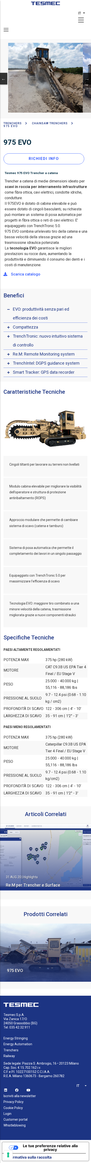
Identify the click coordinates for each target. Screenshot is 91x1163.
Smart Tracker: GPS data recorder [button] (43, 372)
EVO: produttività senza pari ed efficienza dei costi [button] (41, 313)
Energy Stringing (16, 1038)
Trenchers (11, 1050)
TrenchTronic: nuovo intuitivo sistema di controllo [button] (48, 340)
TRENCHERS (13, 123)
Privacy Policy (14, 1102)
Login (7, 1114)
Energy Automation (18, 1044)
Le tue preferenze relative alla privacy (50, 1147)
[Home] (45, 5)
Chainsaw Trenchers (50, 123)
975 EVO (15, 970)
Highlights (30, 877)
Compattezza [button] (25, 327)
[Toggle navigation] (6, 30)
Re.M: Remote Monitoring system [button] (44, 354)
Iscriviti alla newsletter (20, 1096)
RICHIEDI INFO (44, 158)
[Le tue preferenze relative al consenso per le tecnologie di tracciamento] (8, 1154)
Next (87, 78)
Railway (9, 1056)
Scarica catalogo (25, 274)
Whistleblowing (15, 1125)
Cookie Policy (13, 1108)
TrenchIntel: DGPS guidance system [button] (46, 363)
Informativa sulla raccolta (29, 1157)
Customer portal (16, 1119)
